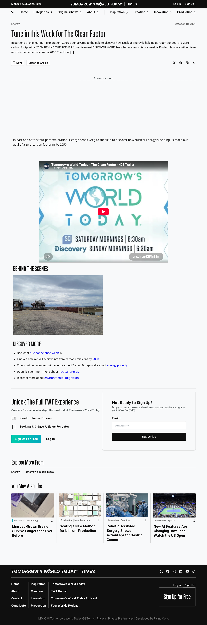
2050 (96, 359)
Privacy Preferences (121, 618)
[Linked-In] (181, 571)
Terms (91, 618)
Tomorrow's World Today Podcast (74, 598)
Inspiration (38, 584)
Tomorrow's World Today (39, 471)
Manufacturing (82, 520)
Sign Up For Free (26, 439)
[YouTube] (187, 571)
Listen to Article (38, 62)
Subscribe (149, 436)
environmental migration (61, 378)
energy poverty (117, 365)
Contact (16, 598)
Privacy (101, 618)
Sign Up (189, 3)
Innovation (18, 520)
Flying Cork (161, 618)
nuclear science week (44, 353)
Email (115, 418)
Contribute (18, 605)
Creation (37, 591)
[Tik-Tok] (194, 571)
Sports (171, 520)
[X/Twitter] (161, 571)
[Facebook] (168, 571)
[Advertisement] (103, 106)
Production (66, 520)
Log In (177, 4)
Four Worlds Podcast (65, 605)
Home (24, 12)
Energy (15, 24)
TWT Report (59, 591)
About (15, 591)
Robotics (125, 520)
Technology (32, 520)
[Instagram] (174, 571)
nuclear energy (69, 372)
